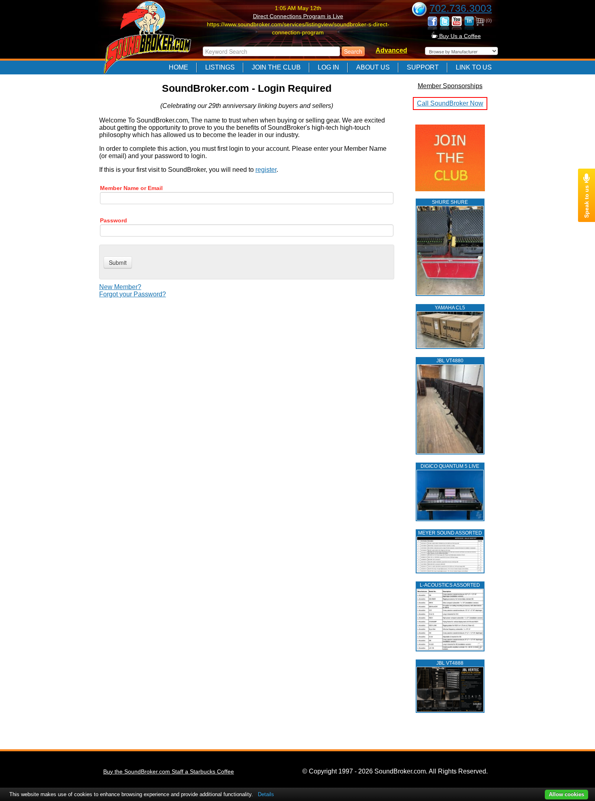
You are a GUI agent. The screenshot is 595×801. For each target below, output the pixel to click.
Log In (328, 67)
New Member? (120, 286)
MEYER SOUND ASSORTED (450, 533)
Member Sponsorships (450, 85)
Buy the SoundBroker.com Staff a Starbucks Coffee (168, 771)
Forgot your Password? (132, 294)
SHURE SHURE (450, 202)
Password (113, 220)
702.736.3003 (460, 8)
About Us (373, 67)
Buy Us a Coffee (459, 36)
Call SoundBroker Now (450, 103)
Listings (220, 67)
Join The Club (276, 67)
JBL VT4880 (449, 361)
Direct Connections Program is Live (298, 16)
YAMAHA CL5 (450, 308)
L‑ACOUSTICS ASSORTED (450, 585)
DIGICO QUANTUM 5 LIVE (450, 466)
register (265, 169)
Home (178, 67)
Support (423, 67)
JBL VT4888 (449, 663)
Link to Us (474, 67)
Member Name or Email (131, 188)
